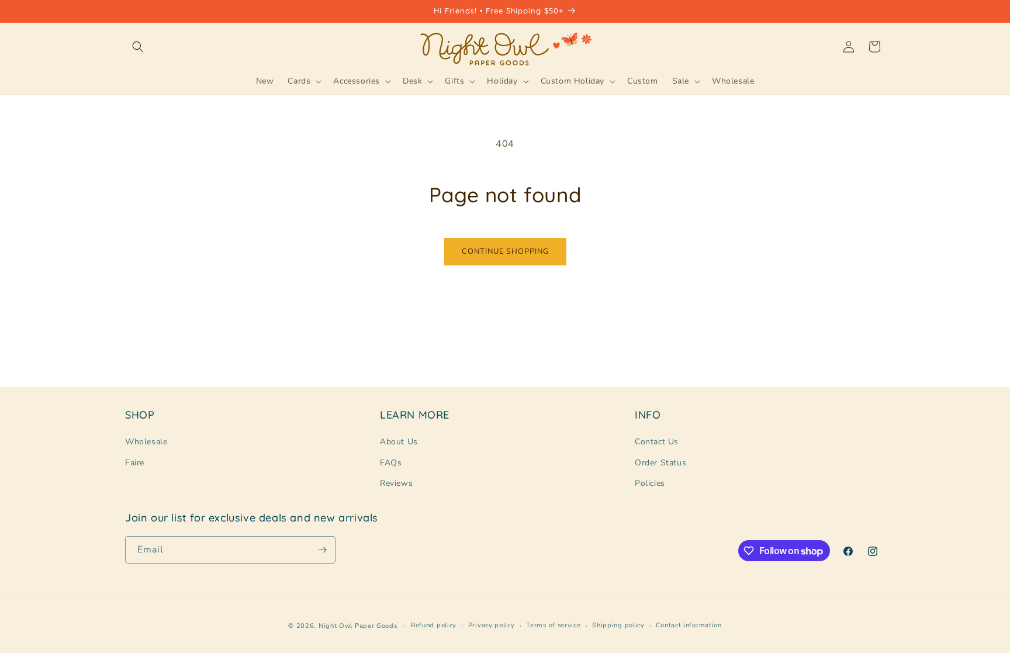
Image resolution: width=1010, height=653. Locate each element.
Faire (134, 462)
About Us (399, 441)
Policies (650, 483)
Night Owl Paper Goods (358, 625)
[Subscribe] (322, 550)
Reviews (396, 483)
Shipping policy (618, 625)
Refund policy (433, 625)
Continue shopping (505, 251)
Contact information (688, 625)
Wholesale (146, 441)
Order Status (660, 462)
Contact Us (657, 441)
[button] (138, 47)
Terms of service (553, 625)
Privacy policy (491, 625)
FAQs (391, 462)
